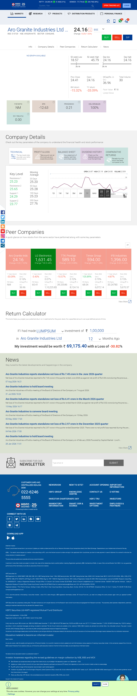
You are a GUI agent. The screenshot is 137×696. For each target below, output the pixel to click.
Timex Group (93, 255)
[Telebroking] (108, 21)
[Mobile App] (114, 21)
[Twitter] (16, 519)
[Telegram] (16, 525)
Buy (106, 37)
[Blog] (31, 519)
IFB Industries (119, 255)
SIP (128, 37)
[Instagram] (9, 525)
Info (30, 47)
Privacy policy (73, 691)
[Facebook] (9, 519)
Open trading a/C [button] (111, 5)
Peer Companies (67, 47)
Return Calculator (89, 47)
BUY (13, 293)
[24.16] (76, 64)
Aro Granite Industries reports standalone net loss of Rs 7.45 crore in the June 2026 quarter (54, 374)
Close (105, 684)
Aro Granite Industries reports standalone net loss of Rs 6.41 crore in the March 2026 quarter (55, 399)
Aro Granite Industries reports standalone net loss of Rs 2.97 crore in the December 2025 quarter (57, 423)
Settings (11, 694)
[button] (99, 29)
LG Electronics (43, 255)
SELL (23, 293)
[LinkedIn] (23, 519)
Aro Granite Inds (18, 255)
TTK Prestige (68, 255)
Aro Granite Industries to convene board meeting (32, 411)
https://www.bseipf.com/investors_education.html (19, 648)
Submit (113, 462)
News (106, 47)
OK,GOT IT (96, 684)
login (126, 5)
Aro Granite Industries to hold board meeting (29, 386)
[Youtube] (38, 519)
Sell (117, 37)
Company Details (46, 47)
